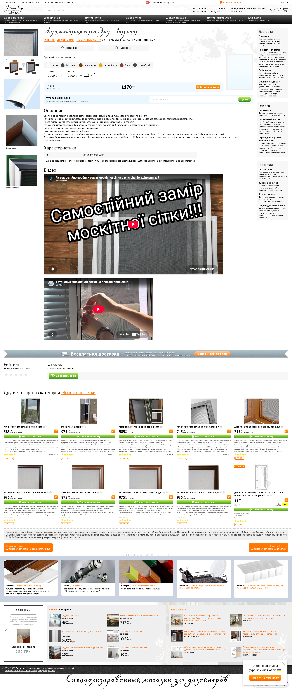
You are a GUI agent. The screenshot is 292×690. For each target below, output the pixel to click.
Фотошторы (23, 650)
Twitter (17, 670)
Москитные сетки (78, 392)
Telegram (215, 11)
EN (285, 2)
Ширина (51, 71)
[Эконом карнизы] (88, 572)
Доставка (266, 31)
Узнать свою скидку (32, 436)
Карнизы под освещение (27, 20)
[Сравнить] (279, 10)
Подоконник (145, 20)
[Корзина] (285, 10)
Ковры (87, 20)
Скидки (232, 2)
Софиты (169, 22)
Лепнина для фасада (174, 20)
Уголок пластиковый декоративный (144, 585)
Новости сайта (178, 609)
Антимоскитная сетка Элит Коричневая (25, 492)
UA (282, 2)
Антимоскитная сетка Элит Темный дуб (198, 492)
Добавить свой (66, 375)
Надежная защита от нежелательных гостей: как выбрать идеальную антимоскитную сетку (205, 632)
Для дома (254, 17)
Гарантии (266, 165)
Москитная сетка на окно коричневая (139, 426)
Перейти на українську (265, 678)
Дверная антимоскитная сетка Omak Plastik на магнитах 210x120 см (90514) (259, 494)
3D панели (57, 20)
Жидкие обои (67, 20)
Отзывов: (53, 454)
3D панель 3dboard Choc (131, 631)
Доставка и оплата (31, 2)
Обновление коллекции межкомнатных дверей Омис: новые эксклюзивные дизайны (205, 648)
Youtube (51, 670)
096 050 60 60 (200, 8)
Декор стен (52, 17)
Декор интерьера (219, 17)
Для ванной (261, 20)
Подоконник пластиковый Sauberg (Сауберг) (82, 647)
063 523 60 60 (218, 8)
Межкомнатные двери (215, 20)
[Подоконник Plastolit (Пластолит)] (31, 572)
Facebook (9, 670)
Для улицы (270, 20)
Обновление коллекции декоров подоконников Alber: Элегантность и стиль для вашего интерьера (264, 650)
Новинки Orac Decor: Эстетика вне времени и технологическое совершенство (264, 617)
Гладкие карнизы (10, 20)
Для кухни (252, 20)
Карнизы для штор (133, 20)
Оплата (264, 106)
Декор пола (93, 17)
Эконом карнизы (77, 585)
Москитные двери (71, 426)
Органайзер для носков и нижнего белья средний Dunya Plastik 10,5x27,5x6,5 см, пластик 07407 (260, 586)
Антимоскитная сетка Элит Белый (268, 548)
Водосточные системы (192, 20)
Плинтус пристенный (98, 20)
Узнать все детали (212, 354)
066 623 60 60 (200, 11)
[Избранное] (272, 10)
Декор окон (134, 17)
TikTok (34, 670)
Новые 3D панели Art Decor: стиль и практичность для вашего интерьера (260, 632)
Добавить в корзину (208, 87)
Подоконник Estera (70, 615)
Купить (244, 99)
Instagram (25, 670)
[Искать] (184, 10)
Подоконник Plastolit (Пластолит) (29, 585)
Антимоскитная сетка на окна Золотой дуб (257, 426)
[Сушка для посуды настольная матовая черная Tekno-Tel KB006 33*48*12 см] (204, 572)
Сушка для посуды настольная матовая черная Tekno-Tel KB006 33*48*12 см (201, 586)
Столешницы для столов (234, 20)
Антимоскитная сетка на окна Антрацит (198, 426)
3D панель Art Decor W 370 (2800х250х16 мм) (82, 632)
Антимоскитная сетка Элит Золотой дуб (140, 492)
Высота (71, 71)
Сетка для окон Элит (93, 154)
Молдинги (48, 20)
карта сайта (70, 668)
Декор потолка (14, 17)
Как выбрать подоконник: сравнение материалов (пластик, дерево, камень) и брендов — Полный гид (202, 618)
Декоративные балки (12, 22)
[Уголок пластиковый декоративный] (146, 572)
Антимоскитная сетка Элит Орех (78, 492)
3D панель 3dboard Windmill (133, 647)
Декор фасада (176, 17)
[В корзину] (56, 431)
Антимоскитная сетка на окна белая (23, 426)
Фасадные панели (180, 22)
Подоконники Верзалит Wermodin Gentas (139, 615)
